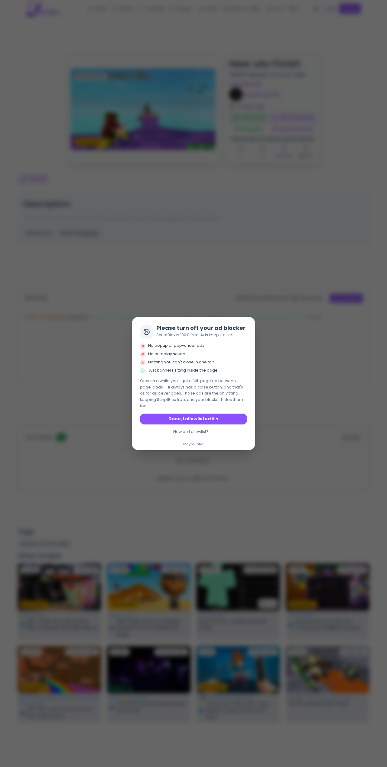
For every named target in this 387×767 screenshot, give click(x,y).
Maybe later (193, 444)
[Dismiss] (249, 323)
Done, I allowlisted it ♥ (193, 419)
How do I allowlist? (190, 431)
